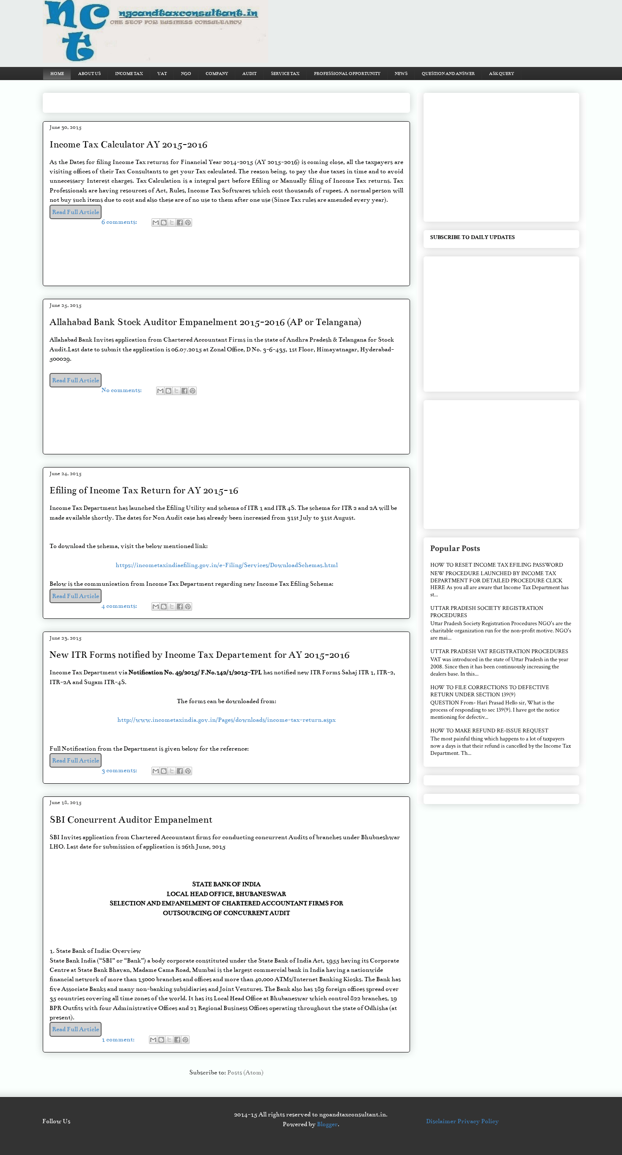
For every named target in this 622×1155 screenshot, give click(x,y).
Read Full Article (75, 212)
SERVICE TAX (285, 73)
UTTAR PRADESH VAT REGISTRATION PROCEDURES (499, 651)
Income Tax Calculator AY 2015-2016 (128, 144)
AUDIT (249, 73)
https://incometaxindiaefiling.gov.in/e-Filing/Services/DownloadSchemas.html (227, 565)
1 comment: (119, 1039)
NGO (186, 73)
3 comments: (120, 770)
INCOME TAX (129, 73)
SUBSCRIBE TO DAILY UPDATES (472, 237)
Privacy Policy (478, 1121)
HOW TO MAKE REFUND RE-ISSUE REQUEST (489, 731)
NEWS (401, 73)
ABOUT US (89, 73)
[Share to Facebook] (180, 222)
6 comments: (120, 221)
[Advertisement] (204, 100)
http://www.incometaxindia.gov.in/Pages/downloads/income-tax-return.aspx (226, 720)
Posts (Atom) (245, 1072)
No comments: (122, 390)
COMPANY (217, 73)
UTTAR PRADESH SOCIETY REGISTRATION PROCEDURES (486, 611)
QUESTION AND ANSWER (448, 73)
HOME (57, 73)
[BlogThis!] (164, 222)
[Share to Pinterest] (188, 222)
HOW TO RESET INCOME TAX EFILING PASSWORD (496, 565)
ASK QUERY (501, 73)
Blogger (327, 1124)
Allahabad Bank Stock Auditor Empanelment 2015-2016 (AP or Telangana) (205, 322)
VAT (162, 73)
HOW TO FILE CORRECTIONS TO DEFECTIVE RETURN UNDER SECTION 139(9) (489, 691)
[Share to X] (172, 222)
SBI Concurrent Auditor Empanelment (131, 819)
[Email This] (155, 222)
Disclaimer (441, 1121)
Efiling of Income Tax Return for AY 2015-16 (144, 490)
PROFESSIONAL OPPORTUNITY (347, 73)
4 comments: (120, 606)
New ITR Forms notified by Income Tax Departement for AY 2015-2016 (200, 654)
